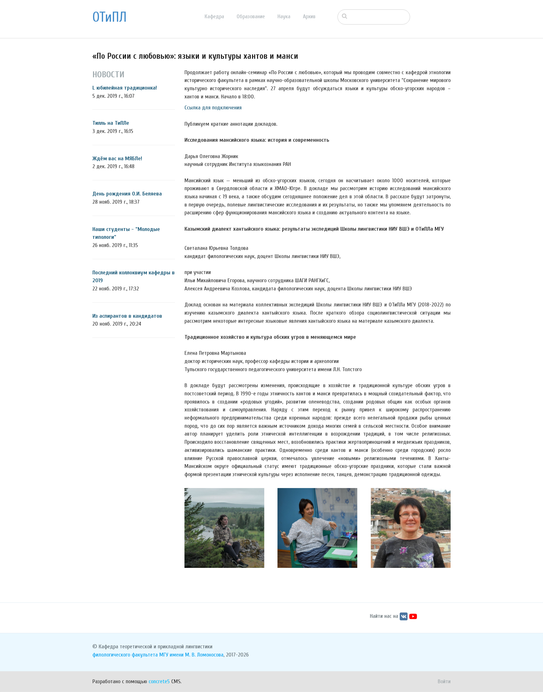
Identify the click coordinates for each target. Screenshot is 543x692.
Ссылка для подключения (213, 107)
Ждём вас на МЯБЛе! (117, 158)
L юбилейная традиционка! (124, 88)
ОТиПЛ (109, 17)
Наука (283, 16)
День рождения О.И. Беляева (127, 193)
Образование (251, 16)
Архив (309, 16)
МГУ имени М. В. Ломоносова (191, 654)
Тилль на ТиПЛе (110, 123)
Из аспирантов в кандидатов (127, 316)
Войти (444, 681)
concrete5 (159, 681)
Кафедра (214, 16)
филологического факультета (125, 654)
